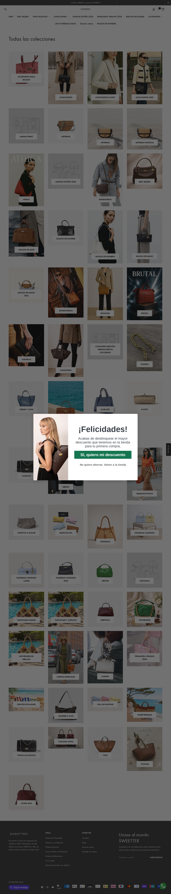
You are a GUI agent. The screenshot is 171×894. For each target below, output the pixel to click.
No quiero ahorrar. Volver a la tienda (103, 464)
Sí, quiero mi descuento (102, 455)
